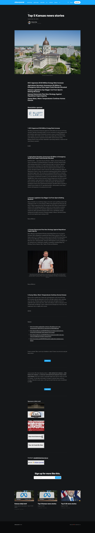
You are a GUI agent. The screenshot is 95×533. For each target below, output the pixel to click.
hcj (28, 12)
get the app (36, 2)
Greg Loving (34, 22)
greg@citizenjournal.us (40, 458)
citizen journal (19, 2)
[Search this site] (68, 2)
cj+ (47, 2)
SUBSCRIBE (47, 389)
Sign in (71, 2)
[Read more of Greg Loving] (29, 22)
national (51, 2)
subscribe (42, 2)
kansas (55, 2)
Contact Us (47, 360)
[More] (60, 2)
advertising (29, 2)
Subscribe (77, 2)
